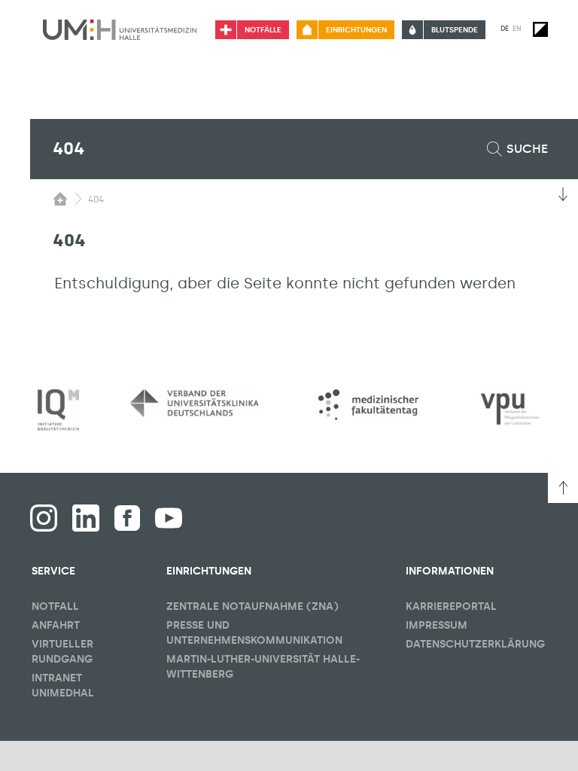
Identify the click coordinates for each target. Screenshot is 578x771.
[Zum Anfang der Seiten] (563, 488)
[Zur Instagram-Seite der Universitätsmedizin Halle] (44, 518)
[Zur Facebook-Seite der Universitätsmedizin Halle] (127, 518)
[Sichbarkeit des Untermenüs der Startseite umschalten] (60, 199)
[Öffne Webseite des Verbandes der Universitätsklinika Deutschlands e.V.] (194, 403)
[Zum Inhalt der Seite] (563, 194)
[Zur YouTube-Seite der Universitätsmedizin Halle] (169, 518)
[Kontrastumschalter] (540, 29)
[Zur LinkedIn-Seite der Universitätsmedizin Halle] (86, 518)
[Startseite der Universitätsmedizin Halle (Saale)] (119, 29)
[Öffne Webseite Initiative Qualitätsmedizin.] (58, 411)
